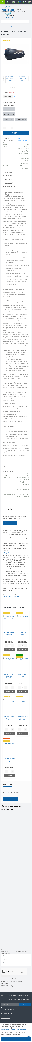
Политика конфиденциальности (17, 1007)
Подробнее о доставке (11, 596)
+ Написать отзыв (10, 799)
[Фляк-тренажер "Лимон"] (23, 664)
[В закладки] (14, 613)
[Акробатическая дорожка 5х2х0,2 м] (9, 622)
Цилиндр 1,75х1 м (21, 119)
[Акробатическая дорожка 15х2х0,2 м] (9, 706)
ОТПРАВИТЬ (5, 976)
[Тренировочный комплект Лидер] (9, 748)
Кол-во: (5, 125)
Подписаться (25, 1004)
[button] (13, 2)
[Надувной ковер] (23, 622)
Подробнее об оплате (11, 553)
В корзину (16, 133)
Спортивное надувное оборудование (12, 26)
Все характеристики (22, 139)
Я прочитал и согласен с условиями (14, 1008)
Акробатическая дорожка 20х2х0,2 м (23, 718)
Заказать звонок (9, 17)
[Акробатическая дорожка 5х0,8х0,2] (9, 664)
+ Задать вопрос (9, 523)
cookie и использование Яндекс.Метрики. (14, 1030)
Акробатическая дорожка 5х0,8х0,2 (9, 676)
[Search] (28, 21)
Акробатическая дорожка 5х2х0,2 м (9, 634)
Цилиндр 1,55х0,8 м (9, 114)
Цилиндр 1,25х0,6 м (9, 109)
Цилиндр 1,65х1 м (8, 119)
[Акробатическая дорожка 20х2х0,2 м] (23, 706)
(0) (16, 87)
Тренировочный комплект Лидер (9, 759)
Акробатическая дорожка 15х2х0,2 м (9, 718)
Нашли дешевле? (18, 96)
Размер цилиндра (8, 105)
